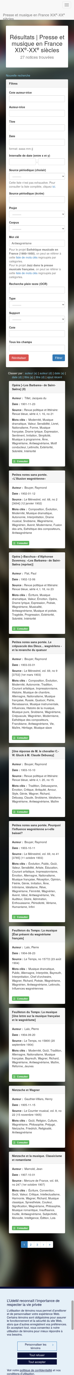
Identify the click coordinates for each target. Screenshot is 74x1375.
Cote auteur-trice (20, 92)
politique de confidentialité (36, 1370)
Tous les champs (20, 342)
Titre (12, 121)
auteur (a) (31, 373)
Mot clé (14, 237)
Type (12, 298)
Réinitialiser (19, 358)
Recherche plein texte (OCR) (28, 284)
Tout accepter (37, 1362)
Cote (12, 327)
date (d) (17, 377)
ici (53, 186)
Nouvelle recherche (18, 75)
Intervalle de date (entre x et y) (29, 155)
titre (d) (40, 377)
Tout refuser (37, 1355)
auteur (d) (46, 373)
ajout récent (54, 377)
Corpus (14, 222)
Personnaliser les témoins (39, 1346)
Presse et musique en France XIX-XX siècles (34, 16)
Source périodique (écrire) (26, 193)
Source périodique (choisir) (27, 170)
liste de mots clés (26, 257)
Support (14, 313)
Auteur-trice (17, 107)
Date (12, 136)
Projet (13, 208)
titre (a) (28, 377)
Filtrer (58, 358)
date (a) (59, 373)
